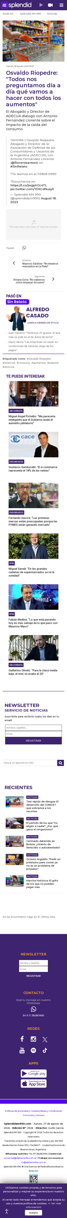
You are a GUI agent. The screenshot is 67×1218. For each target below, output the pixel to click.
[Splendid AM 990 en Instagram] (33, 1039)
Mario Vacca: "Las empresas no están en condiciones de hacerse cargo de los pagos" (33, 346)
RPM (11, 563)
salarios (54, 362)
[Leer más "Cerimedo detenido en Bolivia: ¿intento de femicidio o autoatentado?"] (15, 841)
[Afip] (33, 1180)
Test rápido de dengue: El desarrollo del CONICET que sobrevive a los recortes (42, 806)
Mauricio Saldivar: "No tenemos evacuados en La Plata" (40, 265)
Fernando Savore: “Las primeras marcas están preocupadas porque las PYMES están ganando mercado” (33, 521)
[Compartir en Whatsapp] (24, 247)
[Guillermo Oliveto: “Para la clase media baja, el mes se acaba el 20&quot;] (33, 647)
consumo (24, 362)
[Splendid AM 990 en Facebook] (22, 1039)
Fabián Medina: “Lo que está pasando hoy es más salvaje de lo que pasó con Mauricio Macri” (33, 623)
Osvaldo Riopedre (40, 358)
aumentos (39, 362)
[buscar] (60, 763)
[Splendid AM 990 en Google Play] (33, 1073)
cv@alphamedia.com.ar (33, 1162)
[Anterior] (14, 263)
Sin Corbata (16, 411)
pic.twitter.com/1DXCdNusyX (32, 189)
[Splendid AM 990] (16, 5)
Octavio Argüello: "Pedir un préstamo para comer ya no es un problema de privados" (43, 864)
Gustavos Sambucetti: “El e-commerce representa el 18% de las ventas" (33, 469)
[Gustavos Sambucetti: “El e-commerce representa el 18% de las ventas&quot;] (33, 444)
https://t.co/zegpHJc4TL (28, 185)
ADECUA (9, 362)
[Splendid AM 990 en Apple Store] (33, 1083)
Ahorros (9, 367)
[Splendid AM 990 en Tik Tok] (45, 1050)
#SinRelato (18, 166)
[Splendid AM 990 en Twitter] (45, 1039)
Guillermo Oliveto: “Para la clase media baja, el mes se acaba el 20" (33, 672)
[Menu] (61, 5)
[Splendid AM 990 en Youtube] (22, 1050)
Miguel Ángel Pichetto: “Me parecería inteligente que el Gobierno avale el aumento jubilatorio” (32, 420)
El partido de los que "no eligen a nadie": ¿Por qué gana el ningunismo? (42, 826)
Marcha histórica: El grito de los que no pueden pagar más (42, 884)
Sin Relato (17, 302)
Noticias (32, 797)
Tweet (10, 248)
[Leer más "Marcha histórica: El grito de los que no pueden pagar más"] (15, 880)
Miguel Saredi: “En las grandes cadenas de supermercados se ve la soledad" (31, 572)
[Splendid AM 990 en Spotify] (33, 1050)
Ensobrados (16, 462)
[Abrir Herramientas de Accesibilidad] (7, 1211)
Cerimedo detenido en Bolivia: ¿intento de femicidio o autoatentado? (43, 844)
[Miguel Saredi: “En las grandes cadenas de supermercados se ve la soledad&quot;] (33, 545)
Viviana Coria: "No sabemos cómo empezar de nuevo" (29, 281)
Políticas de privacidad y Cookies (22, 1111)
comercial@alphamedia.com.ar (20, 1158)
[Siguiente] (53, 279)
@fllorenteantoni (24, 162)
